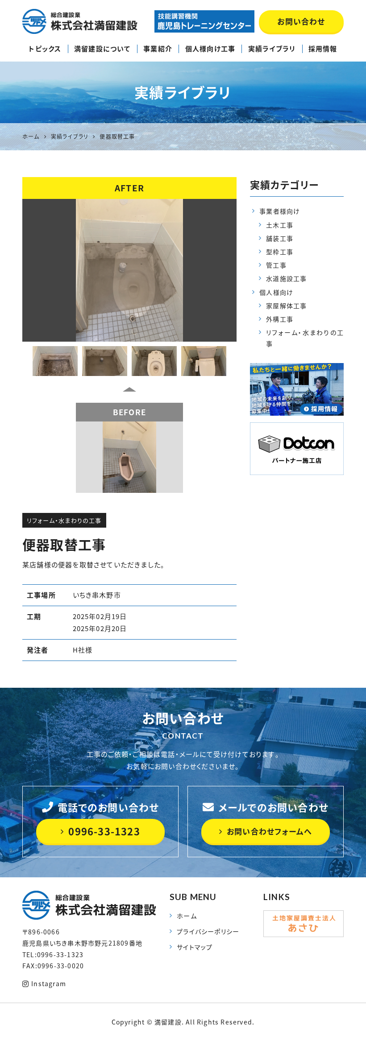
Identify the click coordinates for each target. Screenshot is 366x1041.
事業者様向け (279, 211)
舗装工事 (279, 238)
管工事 (276, 264)
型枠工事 (279, 251)
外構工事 (279, 318)
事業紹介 (157, 49)
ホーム (187, 915)
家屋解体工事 (286, 305)
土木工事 (279, 224)
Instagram (48, 983)
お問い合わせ (301, 21)
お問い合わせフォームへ (269, 831)
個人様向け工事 (210, 49)
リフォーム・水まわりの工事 (64, 520)
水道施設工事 (286, 278)
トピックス (45, 49)
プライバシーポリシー (208, 931)
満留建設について (102, 49)
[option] (129, 270)
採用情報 (322, 49)
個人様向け (276, 292)
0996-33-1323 (104, 831)
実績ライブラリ (271, 49)
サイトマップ (194, 946)
